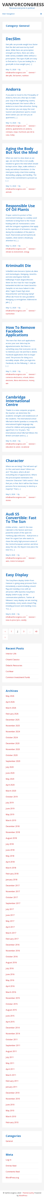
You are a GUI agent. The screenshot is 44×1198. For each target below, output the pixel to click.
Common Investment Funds (18, 677)
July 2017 (10, 909)
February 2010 (12, 1122)
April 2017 (10, 927)
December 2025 (12, 719)
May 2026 (10, 696)
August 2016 (11, 962)
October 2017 (12, 897)
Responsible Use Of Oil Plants (20, 207)
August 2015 (11, 1010)
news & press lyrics (13, 620)
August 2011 (11, 1051)
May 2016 (10, 980)
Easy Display (17, 574)
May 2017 (10, 921)
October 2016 (12, 956)
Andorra (13, 89)
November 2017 (13, 891)
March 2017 (11, 933)
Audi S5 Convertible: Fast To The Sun (21, 518)
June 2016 (10, 974)
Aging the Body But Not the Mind (22, 150)
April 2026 (10, 702)
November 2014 (13, 1033)
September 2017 (13, 903)
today (12, 135)
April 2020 (10, 785)
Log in (8, 1160)
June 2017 (10, 915)
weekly (23, 620)
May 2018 (10, 856)
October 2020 (12, 755)
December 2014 (12, 1027)
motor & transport (17, 561)
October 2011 (12, 1039)
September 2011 (13, 1045)
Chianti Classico (12, 659)
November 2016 (13, 950)
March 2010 (11, 1116)
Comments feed (13, 1171)
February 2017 (12, 939)
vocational (25, 447)
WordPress (23, 1195)
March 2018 (11, 867)
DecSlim (13, 38)
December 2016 (12, 944)
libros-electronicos (21, 380)
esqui (16, 132)
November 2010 (13, 1098)
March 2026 (11, 708)
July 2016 (10, 968)
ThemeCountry (28, 1193)
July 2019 (10, 802)
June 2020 (10, 773)
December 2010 (12, 1093)
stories (8, 500)
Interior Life (11, 653)
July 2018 (10, 844)
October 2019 (12, 796)
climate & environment (14, 252)
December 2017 (12, 885)
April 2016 (10, 986)
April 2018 (10, 862)
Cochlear (9, 671)
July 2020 (10, 767)
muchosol (22, 132)
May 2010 (10, 1110)
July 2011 (10, 1057)
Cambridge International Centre (18, 401)
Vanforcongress (23, 4)
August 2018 (11, 838)
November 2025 (13, 725)
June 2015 (10, 1016)
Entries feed (11, 1165)
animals (9, 192)
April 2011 (10, 1069)
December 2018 (12, 826)
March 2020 (11, 790)
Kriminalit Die (18, 265)
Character (15, 460)
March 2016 (11, 992)
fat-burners (17, 75)
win (7, 383)
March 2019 (11, 820)
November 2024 (13, 731)
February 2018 (12, 873)
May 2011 (10, 1063)
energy (26, 252)
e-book (25, 377)
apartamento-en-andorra (22, 129)
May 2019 (10, 814)
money (31, 380)
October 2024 (12, 737)
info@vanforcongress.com (16, 72)
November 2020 (13, 749)
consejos (9, 132)
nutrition (25, 75)
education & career (13, 447)
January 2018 (11, 879)
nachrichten (10, 314)
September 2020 (13, 761)
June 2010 (10, 1104)
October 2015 (12, 1004)
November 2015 (13, 998)
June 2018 (10, 850)
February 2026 (12, 714)
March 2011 (11, 1075)
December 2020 (12, 743)
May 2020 (10, 779)
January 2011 (11, 1087)
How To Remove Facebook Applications (20, 331)
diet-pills (9, 75)
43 (37, 631)
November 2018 (13, 832)
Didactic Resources (14, 665)
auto (7, 561)
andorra (9, 129)
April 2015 (10, 1021)
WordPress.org (12, 1177)
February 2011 (12, 1081)
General (31, 72)
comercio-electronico (14, 377)
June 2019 (10, 808)
